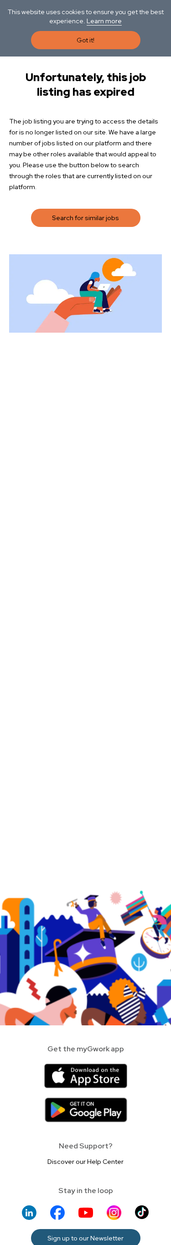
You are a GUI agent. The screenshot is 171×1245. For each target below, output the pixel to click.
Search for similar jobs (85, 218)
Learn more (104, 21)
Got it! (85, 40)
